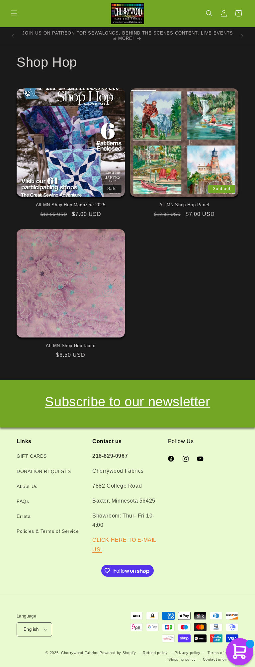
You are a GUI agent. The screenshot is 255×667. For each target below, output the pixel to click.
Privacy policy (188, 653)
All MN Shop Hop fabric (70, 345)
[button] (14, 13)
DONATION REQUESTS (44, 471)
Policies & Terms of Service (48, 531)
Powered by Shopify (118, 653)
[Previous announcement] (13, 36)
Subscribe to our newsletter (127, 401)
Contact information (220, 659)
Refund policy (155, 653)
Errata (24, 516)
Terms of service (223, 653)
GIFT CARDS (32, 456)
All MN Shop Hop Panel (184, 204)
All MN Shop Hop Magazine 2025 (70, 204)
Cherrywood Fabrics (80, 653)
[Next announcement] (242, 36)
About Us (27, 486)
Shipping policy (182, 659)
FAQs (23, 501)
